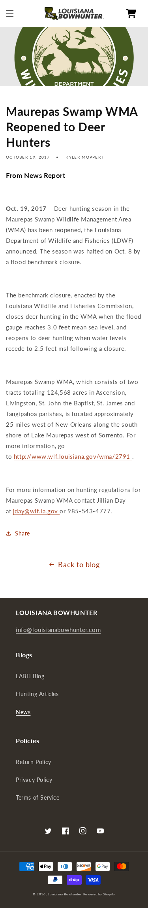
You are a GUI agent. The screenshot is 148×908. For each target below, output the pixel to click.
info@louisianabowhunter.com (58, 629)
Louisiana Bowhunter (64, 894)
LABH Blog (30, 676)
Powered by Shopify (99, 894)
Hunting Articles (37, 693)
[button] (10, 13)
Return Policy (33, 762)
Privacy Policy (34, 779)
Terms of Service (38, 797)
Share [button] (22, 533)
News (23, 712)
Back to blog (78, 564)
